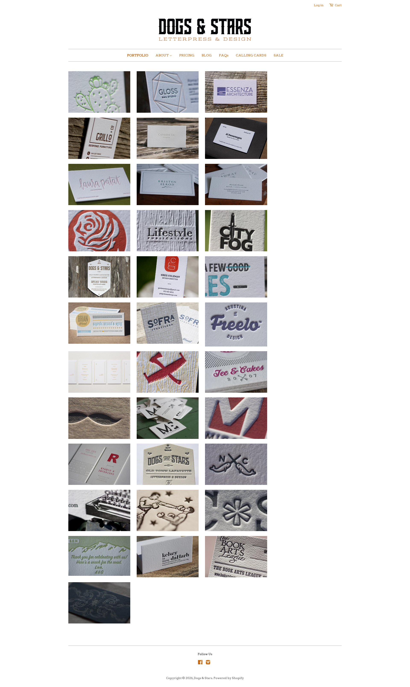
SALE (278, 55)
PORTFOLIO (137, 55)
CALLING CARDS (251, 55)
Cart (338, 5)
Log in (319, 5)
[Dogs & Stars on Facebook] (200, 663)
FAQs (223, 55)
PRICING (186, 55)
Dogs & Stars (203, 678)
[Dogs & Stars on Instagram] (208, 663)
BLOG (207, 55)
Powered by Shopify (229, 678)
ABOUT (162, 55)
